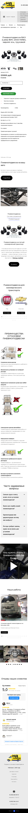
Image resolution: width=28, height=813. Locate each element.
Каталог (11, 25)
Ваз (21, 27)
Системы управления (14, 216)
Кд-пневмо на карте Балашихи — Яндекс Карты (14, 744)
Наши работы (14, 779)
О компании (23, 21)
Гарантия (23, 19)
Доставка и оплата (14, 771)
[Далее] (26, 304)
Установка (23, 12)
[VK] (14, 791)
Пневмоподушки (14, 219)
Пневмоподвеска (14, 214)
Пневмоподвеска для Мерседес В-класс (10, 628)
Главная (3, 25)
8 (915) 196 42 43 (14, 801)
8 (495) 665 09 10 (14, 795)
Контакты (23, 17)
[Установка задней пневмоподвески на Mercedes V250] (14, 607)
